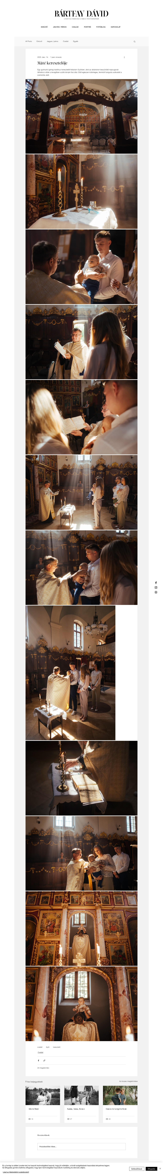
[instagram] (156, 587)
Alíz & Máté (33, 1109)
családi (39, 1047)
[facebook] (156, 582)
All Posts (28, 41)
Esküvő (39, 41)
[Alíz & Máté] (43, 1095)
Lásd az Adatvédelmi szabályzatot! (16, 1172)
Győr (47, 1047)
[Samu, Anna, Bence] (81, 1095)
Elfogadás (151, 1169)
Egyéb (75, 41)
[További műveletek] (124, 57)
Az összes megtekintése (128, 1081)
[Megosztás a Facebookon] (38, 1060)
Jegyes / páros (52, 41)
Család (65, 41)
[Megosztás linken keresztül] (44, 1060)
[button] (134, 41)
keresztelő (56, 1047)
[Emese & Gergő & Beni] (120, 1095)
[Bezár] (160, 1168)
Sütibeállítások (136, 1169)
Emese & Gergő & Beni (116, 1109)
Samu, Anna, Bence (76, 1109)
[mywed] (156, 592)
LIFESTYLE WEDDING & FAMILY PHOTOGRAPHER (81, 19)
